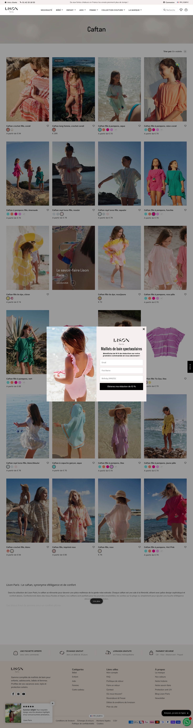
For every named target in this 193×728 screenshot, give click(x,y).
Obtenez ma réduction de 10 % (121, 386)
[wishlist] (181, 10)
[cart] (186, 10)
